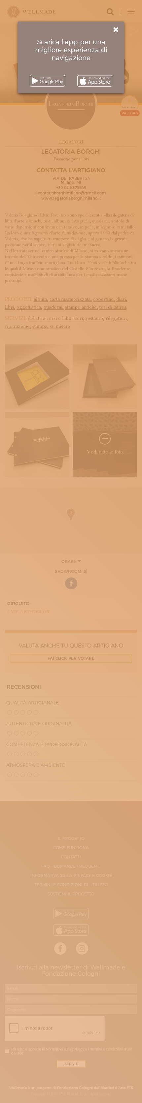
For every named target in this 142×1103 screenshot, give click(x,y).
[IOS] (94, 81)
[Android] (47, 81)
